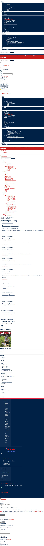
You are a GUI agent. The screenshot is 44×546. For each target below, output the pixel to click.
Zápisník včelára (7, 23)
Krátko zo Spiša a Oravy (8, 19)
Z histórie (8, 4)
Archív (3, 48)
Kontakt (8, 10)
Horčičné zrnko (7, 16)
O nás (3, 2)
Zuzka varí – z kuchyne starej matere (10, 24)
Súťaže (5, 40)
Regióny (3, 11)
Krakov (5, 14)
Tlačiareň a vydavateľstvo (11, 8)
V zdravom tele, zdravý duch (9, 21)
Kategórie (5, 400)
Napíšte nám (4, 47)
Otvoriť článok (4, 233)
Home (3, 501)
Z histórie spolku (9, 7)
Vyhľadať (12, 52)
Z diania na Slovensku (8, 18)
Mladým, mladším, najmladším (9, 20)
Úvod (3, 1)
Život (5, 3)
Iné (7, 44)
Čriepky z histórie (7, 17)
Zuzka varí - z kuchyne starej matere (7, 427)
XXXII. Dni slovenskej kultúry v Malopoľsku (14, 36)
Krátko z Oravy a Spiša (8, 249)
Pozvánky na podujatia (8, 129)
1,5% (3, 33)
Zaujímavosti (6, 31)
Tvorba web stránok (4, 492)
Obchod (8, 9)
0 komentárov (16, 228)
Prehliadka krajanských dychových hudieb (14, 38)
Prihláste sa (10, 527)
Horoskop (6, 28)
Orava (5, 13)
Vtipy (5, 30)
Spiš (5, 12)
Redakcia (8, 99)
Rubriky (3, 110)
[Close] (0, 155)
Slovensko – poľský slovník (9, 27)
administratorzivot (5, 228)
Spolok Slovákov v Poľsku (8, 6)
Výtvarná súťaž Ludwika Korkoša (12, 41)
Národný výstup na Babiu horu (12, 37)
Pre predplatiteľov (7, 49)
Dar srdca (4, 32)
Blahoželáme (6, 119)
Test (5, 29)
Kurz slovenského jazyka (8, 140)
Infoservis (4, 34)
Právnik (5, 22)
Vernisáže (8, 39)
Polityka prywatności (3, 512)
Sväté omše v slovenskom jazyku (10, 139)
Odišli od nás (6, 120)
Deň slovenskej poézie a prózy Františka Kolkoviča (15, 42)
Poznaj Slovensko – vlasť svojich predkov (14, 43)
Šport (5, 26)
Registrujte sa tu (11, 519)
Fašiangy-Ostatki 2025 (10, 130)
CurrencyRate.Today (4, 76)
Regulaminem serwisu (38, 511)
